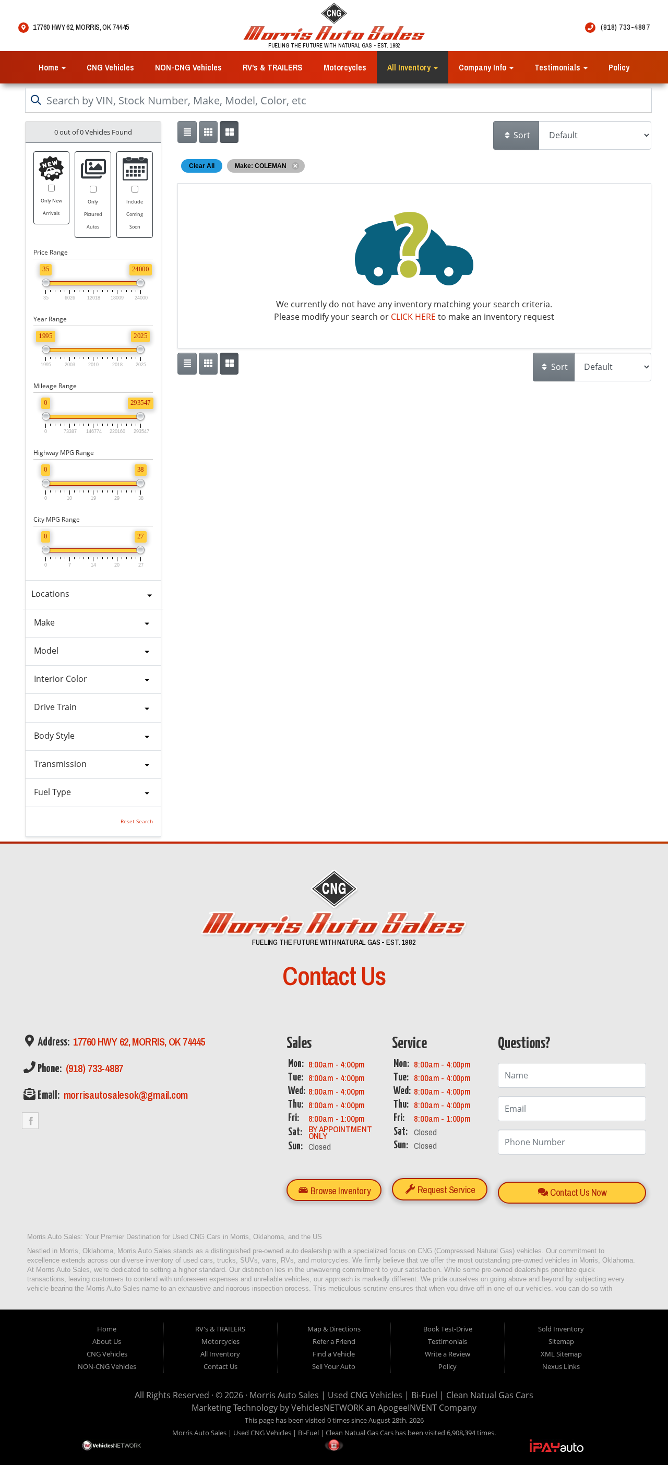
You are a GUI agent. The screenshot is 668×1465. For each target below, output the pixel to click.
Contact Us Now (577, 1192)
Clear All (201, 166)
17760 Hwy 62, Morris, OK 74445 (138, 1042)
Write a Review (447, 1354)
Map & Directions (334, 1329)
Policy (619, 67)
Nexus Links (561, 1366)
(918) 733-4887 (93, 1068)
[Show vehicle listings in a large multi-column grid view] (208, 132)
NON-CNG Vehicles (188, 67)
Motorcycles (345, 67)
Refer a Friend (334, 1341)
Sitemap (561, 1341)
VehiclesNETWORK (327, 1407)
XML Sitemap (561, 1354)
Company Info (483, 67)
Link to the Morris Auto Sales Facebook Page (30, 1120)
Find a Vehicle (334, 1354)
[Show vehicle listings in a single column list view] (186, 132)
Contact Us (220, 1366)
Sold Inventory (561, 1329)
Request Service (445, 1189)
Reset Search (137, 821)
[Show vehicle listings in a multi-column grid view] (229, 132)
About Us (106, 1341)
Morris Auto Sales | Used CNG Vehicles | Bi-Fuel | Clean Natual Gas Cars (391, 1395)
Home (50, 67)
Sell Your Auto (333, 1366)
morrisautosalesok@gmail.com (124, 1095)
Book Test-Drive (447, 1329)
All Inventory (410, 67)
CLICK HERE (413, 316)
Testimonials (558, 67)
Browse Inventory (339, 1190)
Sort (520, 135)
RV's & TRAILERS (273, 67)
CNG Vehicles (110, 67)
